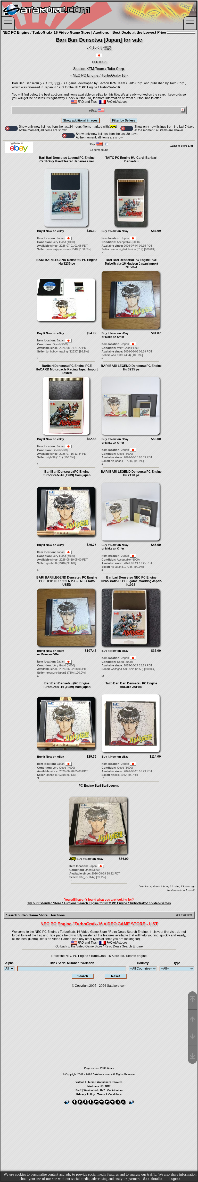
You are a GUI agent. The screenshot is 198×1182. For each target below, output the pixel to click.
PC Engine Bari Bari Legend (99, 785)
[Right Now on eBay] (19, 152)
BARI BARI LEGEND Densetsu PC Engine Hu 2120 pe (131, 473)
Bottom (187, 914)
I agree (174, 1179)
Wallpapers (104, 1082)
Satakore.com (116, 986)
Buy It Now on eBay (50, 230)
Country (143, 963)
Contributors (115, 1090)
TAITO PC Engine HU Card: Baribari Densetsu (131, 159)
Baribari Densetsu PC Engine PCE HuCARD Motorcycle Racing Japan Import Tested (67, 369)
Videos (80, 1082)
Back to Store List (181, 145)
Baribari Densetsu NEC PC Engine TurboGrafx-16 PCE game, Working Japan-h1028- (131, 581)
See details (152, 1179)
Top (178, 914)
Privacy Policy (85, 1094)
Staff (78, 1090)
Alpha (9, 963)
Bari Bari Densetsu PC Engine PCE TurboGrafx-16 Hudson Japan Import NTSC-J (131, 263)
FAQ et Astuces (116, 102)
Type (177, 963)
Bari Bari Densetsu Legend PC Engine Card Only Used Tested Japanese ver (67, 159)
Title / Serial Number (71, 963)
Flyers (91, 1082)
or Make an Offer (113, 336)
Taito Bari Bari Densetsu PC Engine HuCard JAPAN (131, 685)
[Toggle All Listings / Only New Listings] (11, 128)
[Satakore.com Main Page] (58, 16)
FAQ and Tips (87, 102)
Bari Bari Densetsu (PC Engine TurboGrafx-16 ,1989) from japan (66, 473)
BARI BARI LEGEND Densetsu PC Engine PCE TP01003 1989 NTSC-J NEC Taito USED (66, 581)
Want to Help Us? (94, 1090)
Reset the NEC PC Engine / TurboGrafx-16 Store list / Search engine (99, 956)
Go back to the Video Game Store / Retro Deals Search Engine (99, 946)
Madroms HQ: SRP (99, 1086)
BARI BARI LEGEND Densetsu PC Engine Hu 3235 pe (66, 261)
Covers (117, 1082)
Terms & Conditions (109, 1094)
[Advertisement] (99, 1024)
